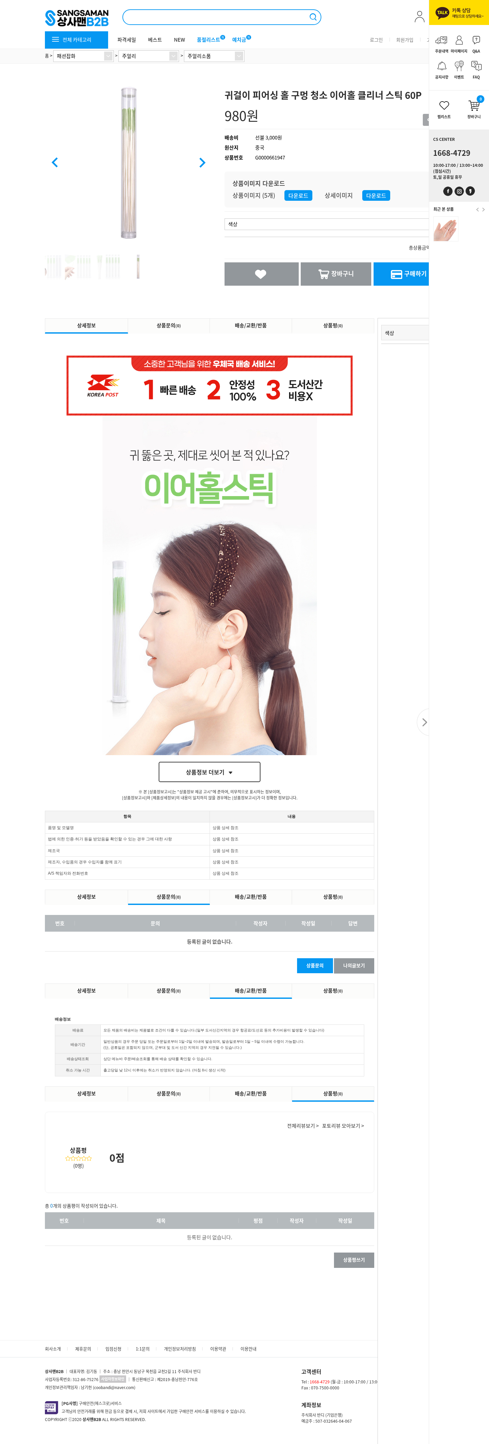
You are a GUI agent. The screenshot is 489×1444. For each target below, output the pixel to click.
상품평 (333, 325)
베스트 (155, 39)
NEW (179, 39)
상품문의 (169, 325)
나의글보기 (354, 965)
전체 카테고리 (77, 39)
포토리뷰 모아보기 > (343, 1125)
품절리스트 (208, 39)
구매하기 (415, 273)
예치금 (239, 39)
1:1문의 (143, 1348)
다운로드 (298, 195)
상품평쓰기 (354, 1259)
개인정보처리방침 (180, 1348)
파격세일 (126, 39)
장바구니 (342, 273)
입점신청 (113, 1348)
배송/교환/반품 (251, 325)
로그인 (376, 39)
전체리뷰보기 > (303, 1125)
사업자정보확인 (112, 1379)
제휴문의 (83, 1348)
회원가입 (404, 39)
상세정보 (86, 325)
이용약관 (218, 1348)
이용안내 (248, 1348)
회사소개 (53, 1348)
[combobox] (83, 56)
